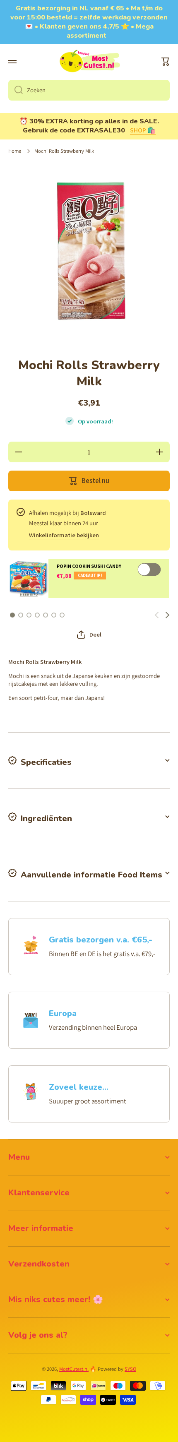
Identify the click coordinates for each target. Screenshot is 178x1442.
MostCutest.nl (74, 1368)
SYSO (130, 1368)
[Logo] (89, 62)
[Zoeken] (15, 90)
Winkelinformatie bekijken (64, 535)
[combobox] (89, 90)
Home (14, 151)
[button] (165, 62)
